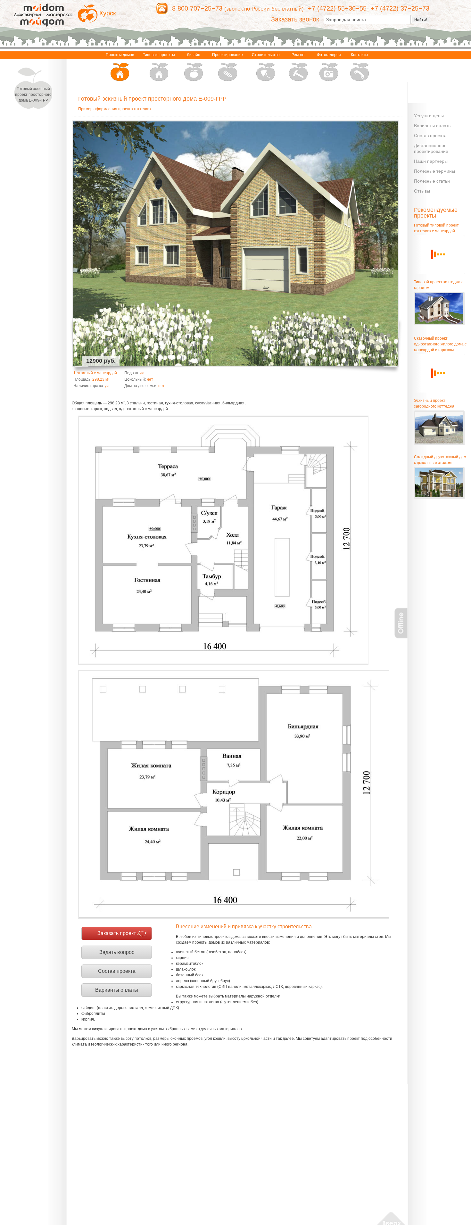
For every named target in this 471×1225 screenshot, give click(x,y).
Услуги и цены (429, 115)
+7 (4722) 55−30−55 (337, 8)
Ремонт (298, 55)
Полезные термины (434, 171)
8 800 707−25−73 (197, 8)
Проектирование (227, 55)
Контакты (359, 55)
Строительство (266, 55)
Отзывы (422, 191)
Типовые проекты (159, 55)
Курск (107, 13)
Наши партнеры (431, 161)
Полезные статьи (432, 181)
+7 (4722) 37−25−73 (400, 8)
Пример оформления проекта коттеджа (114, 109)
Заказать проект (116, 933)
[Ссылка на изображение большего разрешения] (223, 540)
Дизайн (193, 55)
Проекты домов (120, 55)
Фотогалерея (329, 55)
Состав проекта (117, 971)
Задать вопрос (116, 952)
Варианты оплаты (116, 990)
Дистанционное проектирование (431, 148)
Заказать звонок (295, 19)
